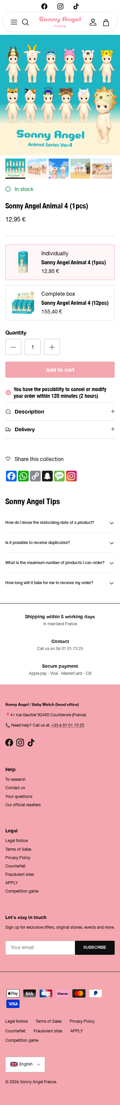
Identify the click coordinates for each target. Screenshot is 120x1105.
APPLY (11, 883)
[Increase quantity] (52, 347)
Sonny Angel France (38, 1082)
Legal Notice (16, 840)
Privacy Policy (17, 857)
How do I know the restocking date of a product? (49, 523)
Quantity (15, 332)
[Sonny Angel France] (60, 22)
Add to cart (60, 369)
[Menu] (14, 22)
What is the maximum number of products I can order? (55, 563)
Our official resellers (23, 805)
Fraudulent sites (19, 874)
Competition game (21, 891)
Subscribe (94, 947)
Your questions (18, 796)
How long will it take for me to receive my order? (49, 583)
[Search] (28, 22)
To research (15, 779)
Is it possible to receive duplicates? (37, 543)
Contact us (15, 788)
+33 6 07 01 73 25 (67, 725)
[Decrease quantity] (13, 347)
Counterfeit (15, 866)
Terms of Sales (18, 849)
